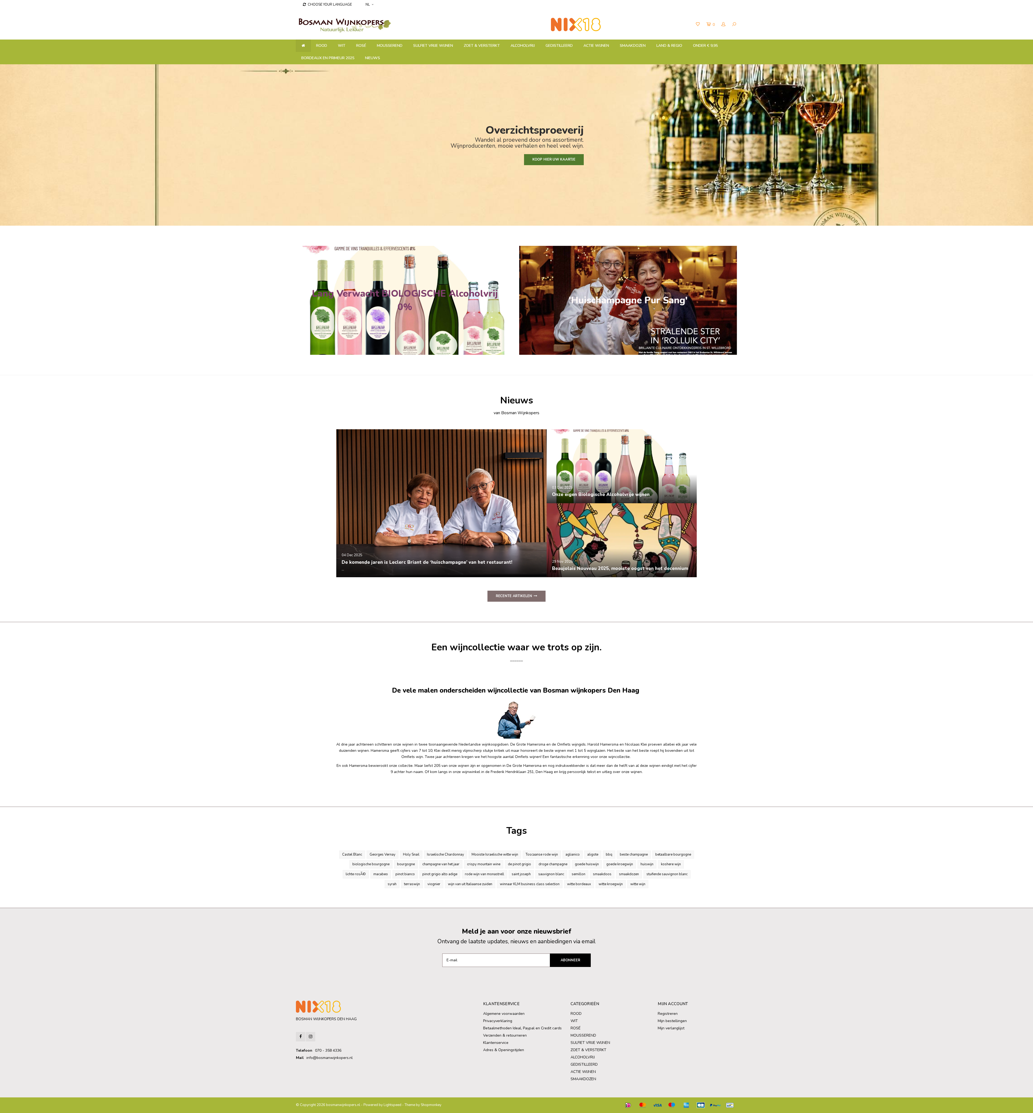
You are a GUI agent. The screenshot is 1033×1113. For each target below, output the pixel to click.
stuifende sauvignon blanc (667, 874)
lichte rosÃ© (356, 874)
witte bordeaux (579, 884)
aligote (592, 854)
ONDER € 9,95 (705, 45)
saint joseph (521, 874)
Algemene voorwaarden (504, 1013)
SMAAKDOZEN (633, 45)
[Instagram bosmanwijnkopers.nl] (310, 1036)
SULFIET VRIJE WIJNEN (433, 45)
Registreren (668, 1013)
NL (368, 4)
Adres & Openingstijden (503, 1049)
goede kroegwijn (619, 864)
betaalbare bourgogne (673, 854)
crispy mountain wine (483, 864)
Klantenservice (495, 1042)
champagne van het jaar (440, 864)
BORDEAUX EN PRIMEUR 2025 (327, 58)
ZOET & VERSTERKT (482, 45)
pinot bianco (405, 874)
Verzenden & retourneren (505, 1035)
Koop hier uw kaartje (553, 159)
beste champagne (634, 854)
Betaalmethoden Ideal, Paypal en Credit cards (522, 1028)
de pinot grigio (519, 864)
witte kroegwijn (611, 884)
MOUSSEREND (389, 45)
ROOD (321, 45)
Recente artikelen (514, 596)
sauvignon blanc (551, 874)
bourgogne (406, 864)
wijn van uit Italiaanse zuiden (470, 884)
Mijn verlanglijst (671, 1028)
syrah (392, 884)
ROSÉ (361, 45)
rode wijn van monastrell (484, 874)
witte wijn (637, 884)
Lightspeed (392, 1105)
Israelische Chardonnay (445, 854)
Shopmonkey (431, 1105)
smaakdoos (602, 874)
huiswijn (647, 864)
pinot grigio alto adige (439, 874)
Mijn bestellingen (672, 1020)
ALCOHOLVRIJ (523, 45)
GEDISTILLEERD (559, 45)
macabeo (380, 874)
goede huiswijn (587, 864)
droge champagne (553, 864)
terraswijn (412, 884)
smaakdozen (629, 874)
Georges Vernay (382, 854)
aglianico (572, 854)
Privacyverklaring (497, 1020)
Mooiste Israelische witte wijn (495, 854)
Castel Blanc (352, 854)
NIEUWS (372, 58)
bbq (609, 854)
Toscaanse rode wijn (542, 854)
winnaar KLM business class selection (530, 884)
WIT (341, 45)
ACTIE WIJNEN (596, 45)
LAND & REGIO (669, 45)
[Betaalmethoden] (628, 1105)
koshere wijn (671, 864)
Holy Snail (411, 854)
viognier (433, 884)
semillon (578, 874)
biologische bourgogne (371, 864)
